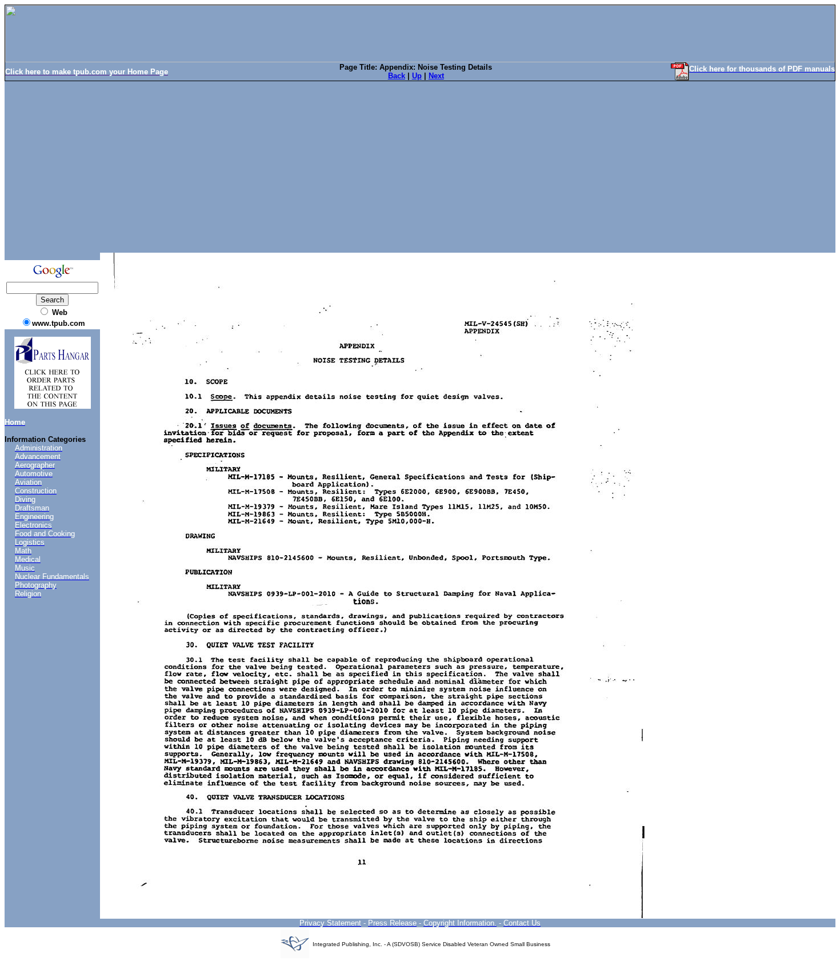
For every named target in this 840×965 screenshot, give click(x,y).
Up (417, 75)
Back (396, 75)
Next (436, 75)
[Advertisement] (420, 167)
